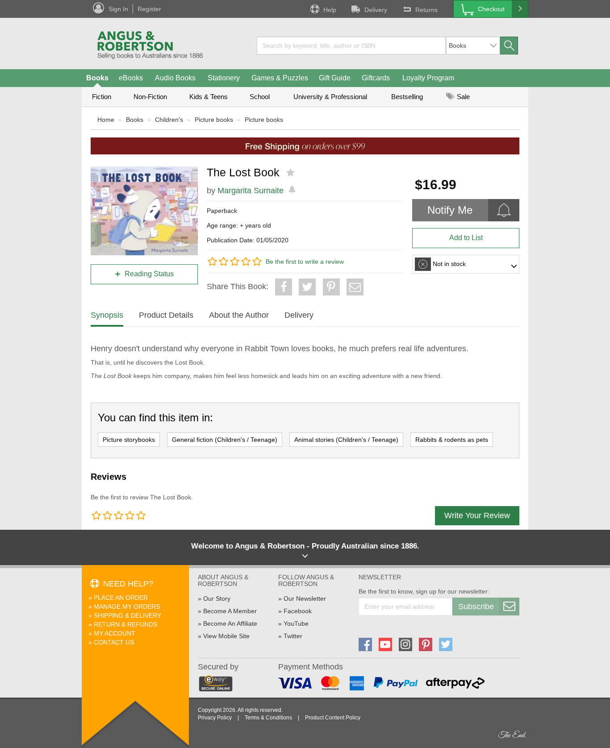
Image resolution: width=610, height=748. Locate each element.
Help (329, 9)
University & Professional (330, 96)
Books (97, 78)
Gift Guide (335, 78)
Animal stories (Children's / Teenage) (346, 439)
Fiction (101, 96)
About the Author (239, 315)
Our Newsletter (305, 598)
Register (149, 8)
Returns (426, 9)
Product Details (166, 315)
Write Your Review (477, 515)
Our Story (216, 598)
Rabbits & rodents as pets (451, 439)
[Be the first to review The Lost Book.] (291, 173)
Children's (169, 119)
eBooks (131, 78)
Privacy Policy (215, 718)
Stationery (224, 78)
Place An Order (121, 597)
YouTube (296, 623)
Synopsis (107, 315)
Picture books (214, 119)
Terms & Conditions (268, 718)
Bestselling (407, 96)
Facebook (298, 611)
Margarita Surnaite (250, 190)
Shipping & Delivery (127, 615)
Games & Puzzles (279, 78)
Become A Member (230, 611)
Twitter (293, 636)
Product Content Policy (332, 718)
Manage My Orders (127, 606)
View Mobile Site (226, 636)
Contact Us (114, 642)
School (260, 96)
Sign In (118, 8)
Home (105, 119)
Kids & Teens (208, 96)
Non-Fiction (150, 96)
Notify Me (449, 210)
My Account (114, 633)
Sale (462, 96)
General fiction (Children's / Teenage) (224, 439)
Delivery (375, 9)
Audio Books (175, 78)
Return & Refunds (125, 624)
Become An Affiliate (230, 623)
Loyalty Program (428, 78)
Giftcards (376, 78)
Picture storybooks (129, 439)
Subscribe (476, 606)
